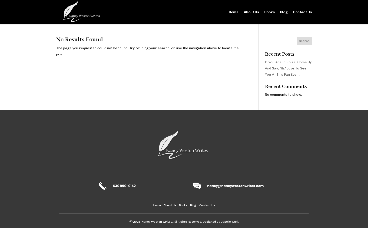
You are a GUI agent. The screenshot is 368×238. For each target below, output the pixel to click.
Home (234, 12)
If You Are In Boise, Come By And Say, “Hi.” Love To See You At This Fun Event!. (288, 68)
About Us (251, 12)
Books (269, 12)
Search (304, 41)
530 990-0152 (124, 186)
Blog (284, 12)
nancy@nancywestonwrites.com (235, 186)
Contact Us (302, 12)
